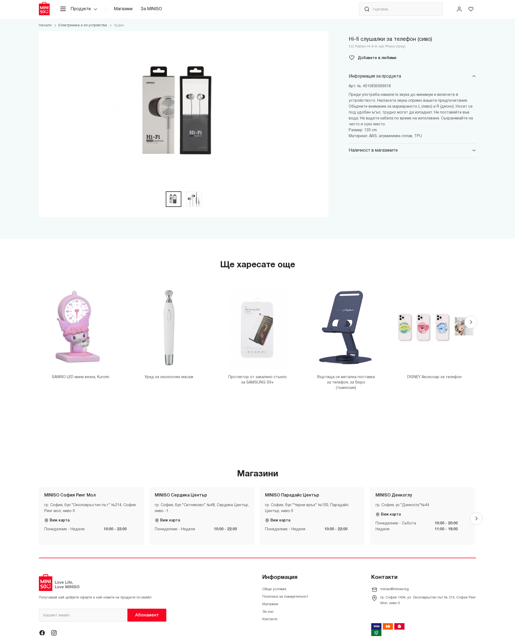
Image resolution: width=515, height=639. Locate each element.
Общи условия (274, 589)
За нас (268, 612)
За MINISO (151, 9)
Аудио (119, 25)
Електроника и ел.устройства (82, 25)
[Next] (470, 322)
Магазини (123, 9)
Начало (45, 25)
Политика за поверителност (285, 596)
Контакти (269, 619)
